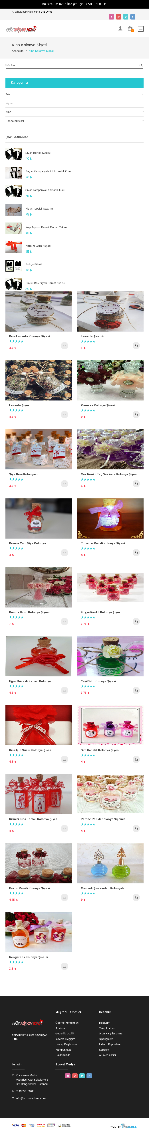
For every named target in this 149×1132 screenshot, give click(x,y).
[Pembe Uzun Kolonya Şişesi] (38, 587)
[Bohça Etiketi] (13, 266)
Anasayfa (18, 50)
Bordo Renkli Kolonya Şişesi (29, 888)
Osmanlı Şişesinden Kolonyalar (103, 888)
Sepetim (104, 1049)
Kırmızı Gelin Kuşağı (38, 245)
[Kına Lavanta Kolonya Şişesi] (38, 311)
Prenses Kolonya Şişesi (98, 405)
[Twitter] (125, 17)
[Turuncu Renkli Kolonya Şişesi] (110, 518)
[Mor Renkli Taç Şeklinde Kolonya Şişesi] (110, 449)
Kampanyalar (63, 1049)
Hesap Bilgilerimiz (66, 1044)
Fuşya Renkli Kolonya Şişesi (101, 612)
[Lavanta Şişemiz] (110, 311)
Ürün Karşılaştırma (110, 1033)
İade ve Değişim (65, 1038)
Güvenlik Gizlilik (64, 1033)
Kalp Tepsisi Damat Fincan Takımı (46, 227)
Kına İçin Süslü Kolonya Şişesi (30, 750)
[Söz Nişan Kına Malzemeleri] (21, 28)
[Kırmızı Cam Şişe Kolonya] (38, 518)
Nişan (9, 103)
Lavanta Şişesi (19, 405)
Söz (8, 94)
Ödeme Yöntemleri (66, 1022)
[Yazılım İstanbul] (123, 1125)
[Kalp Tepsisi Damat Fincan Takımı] (13, 228)
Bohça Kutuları (14, 120)
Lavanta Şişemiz (93, 336)
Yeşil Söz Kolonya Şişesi (98, 681)
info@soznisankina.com (31, 1098)
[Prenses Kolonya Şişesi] (110, 380)
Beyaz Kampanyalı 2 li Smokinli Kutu (48, 171)
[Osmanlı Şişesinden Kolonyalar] (110, 863)
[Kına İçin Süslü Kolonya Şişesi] (38, 725)
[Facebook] (132, 17)
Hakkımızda (62, 1054)
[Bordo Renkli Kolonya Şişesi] (38, 863)
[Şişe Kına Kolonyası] (38, 449)
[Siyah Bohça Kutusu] (13, 154)
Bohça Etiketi (33, 264)
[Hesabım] (120, 29)
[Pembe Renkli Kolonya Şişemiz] (110, 794)
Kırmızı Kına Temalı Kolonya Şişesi (33, 819)
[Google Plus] (118, 17)
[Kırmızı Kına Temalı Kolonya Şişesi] (38, 794)
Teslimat (60, 1028)
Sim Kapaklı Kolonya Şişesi (100, 750)
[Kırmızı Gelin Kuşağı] (13, 247)
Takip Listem (106, 1028)
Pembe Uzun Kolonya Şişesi (29, 612)
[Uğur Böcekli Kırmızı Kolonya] (38, 656)
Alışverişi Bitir (107, 1054)
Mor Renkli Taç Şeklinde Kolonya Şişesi (109, 474)
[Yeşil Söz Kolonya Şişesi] (110, 656)
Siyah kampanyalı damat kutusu (45, 189)
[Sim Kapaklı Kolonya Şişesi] (110, 725)
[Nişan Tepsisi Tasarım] (13, 210)
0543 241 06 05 (43, 11)
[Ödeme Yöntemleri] (41, 1124)
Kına (8, 111)
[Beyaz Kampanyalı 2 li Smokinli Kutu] (13, 173)
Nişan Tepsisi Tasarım (39, 208)
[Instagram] (111, 17)
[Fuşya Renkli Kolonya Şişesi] (110, 587)
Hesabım (104, 1022)
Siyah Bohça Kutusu (38, 152)
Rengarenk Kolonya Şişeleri (29, 957)
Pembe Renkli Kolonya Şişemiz (103, 819)
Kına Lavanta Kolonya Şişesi (29, 336)
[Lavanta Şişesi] (38, 380)
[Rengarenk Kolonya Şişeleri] (38, 931)
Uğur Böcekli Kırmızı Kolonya (30, 681)
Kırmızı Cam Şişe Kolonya (27, 543)
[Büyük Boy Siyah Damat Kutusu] (13, 284)
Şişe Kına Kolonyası (23, 474)
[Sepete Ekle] (64, 345)
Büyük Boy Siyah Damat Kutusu (45, 283)
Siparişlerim (106, 1038)
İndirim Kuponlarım (110, 1044)
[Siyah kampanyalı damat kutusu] (13, 191)
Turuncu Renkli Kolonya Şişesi (103, 543)
